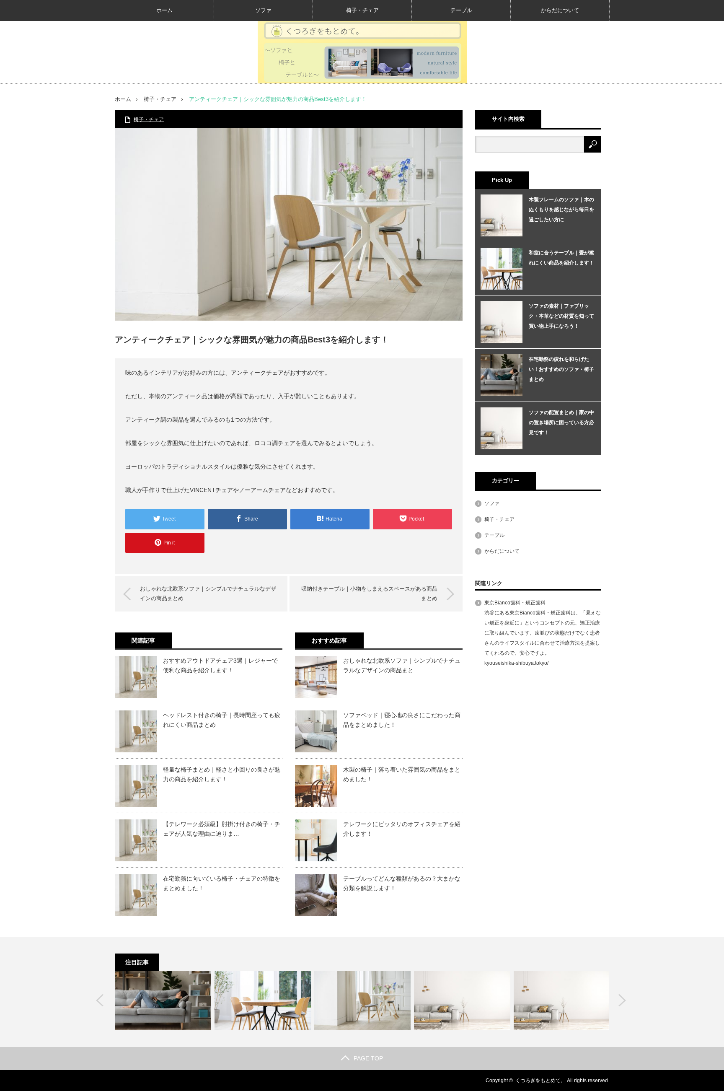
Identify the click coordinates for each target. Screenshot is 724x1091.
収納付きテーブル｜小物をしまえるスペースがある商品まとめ (369, 593)
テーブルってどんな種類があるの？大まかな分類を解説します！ (401, 883)
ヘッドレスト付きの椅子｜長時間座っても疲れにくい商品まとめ (221, 720)
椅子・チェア (362, 10)
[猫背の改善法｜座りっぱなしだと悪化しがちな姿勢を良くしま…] (163, 1000)
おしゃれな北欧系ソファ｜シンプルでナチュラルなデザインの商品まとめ (208, 593)
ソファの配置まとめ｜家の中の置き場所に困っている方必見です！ (561, 422)
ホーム (164, 10)
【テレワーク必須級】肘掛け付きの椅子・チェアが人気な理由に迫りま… (221, 829)
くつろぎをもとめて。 (540, 1080)
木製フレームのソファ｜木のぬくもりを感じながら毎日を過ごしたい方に (561, 210)
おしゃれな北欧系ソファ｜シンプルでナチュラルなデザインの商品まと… (401, 665)
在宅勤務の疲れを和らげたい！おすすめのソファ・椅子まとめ (561, 369)
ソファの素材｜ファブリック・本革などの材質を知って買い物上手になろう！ (561, 316)
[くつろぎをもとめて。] (362, 52)
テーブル (461, 10)
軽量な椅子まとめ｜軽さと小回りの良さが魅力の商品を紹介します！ (221, 774)
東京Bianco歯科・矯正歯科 (515, 603)
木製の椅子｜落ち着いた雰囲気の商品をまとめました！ (401, 774)
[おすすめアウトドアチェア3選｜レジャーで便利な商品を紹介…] (362, 1000)
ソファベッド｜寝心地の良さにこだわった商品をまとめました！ (401, 720)
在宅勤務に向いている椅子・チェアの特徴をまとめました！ (221, 883)
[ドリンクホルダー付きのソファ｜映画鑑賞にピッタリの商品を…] (462, 1000)
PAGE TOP (368, 1058)
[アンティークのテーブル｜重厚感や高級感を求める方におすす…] (263, 1000)
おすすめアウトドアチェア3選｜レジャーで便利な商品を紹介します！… (220, 665)
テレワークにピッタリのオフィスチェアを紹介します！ (401, 829)
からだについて (560, 10)
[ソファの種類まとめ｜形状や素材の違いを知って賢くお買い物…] (562, 1000)
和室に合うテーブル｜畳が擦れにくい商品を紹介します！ (561, 258)
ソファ (263, 10)
